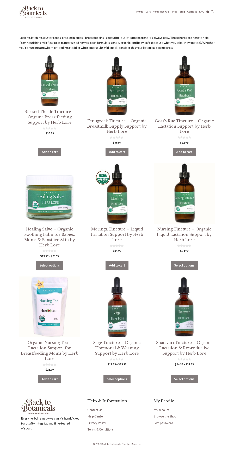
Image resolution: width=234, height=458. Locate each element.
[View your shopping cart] (207, 12)
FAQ (201, 11)
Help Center (95, 416)
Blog (182, 11)
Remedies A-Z (161, 11)
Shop (174, 11)
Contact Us (94, 410)
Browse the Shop (164, 416)
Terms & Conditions (100, 429)
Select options (50, 265)
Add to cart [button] (50, 152)
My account (161, 410)
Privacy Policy (96, 423)
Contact (192, 11)
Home (139, 11)
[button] (212, 12)
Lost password (163, 423)
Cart (148, 11)
